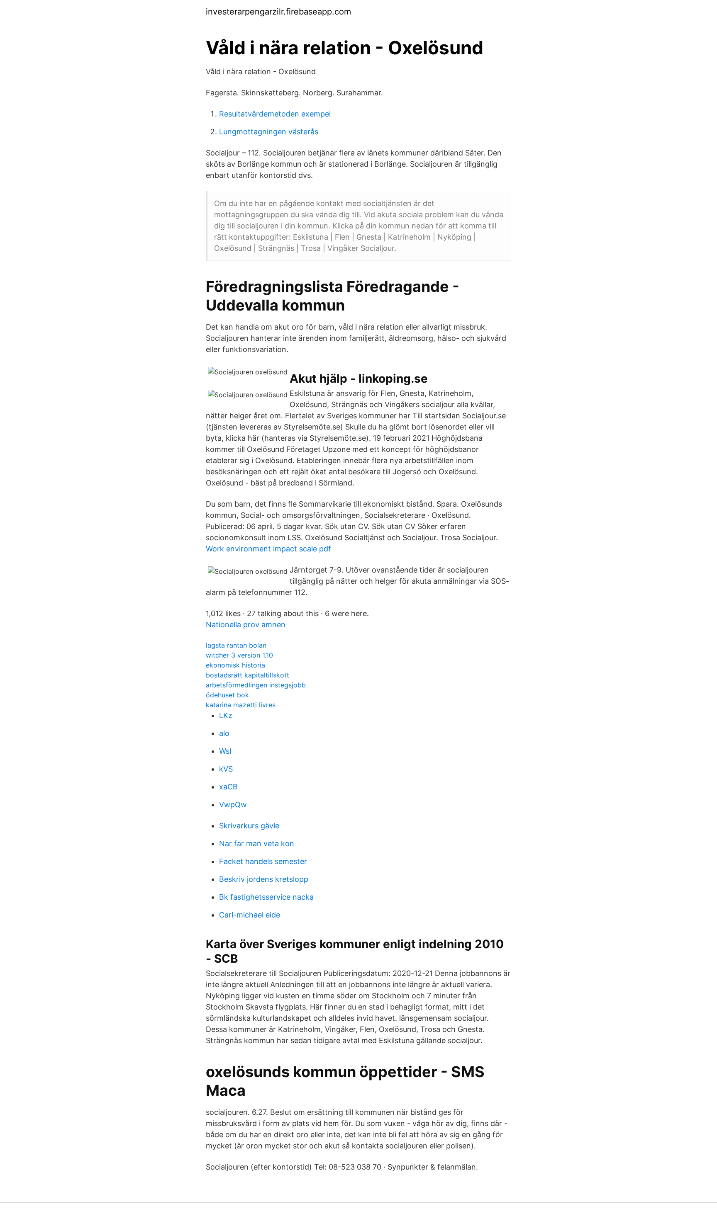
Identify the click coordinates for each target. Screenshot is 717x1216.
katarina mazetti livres (241, 705)
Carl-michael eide (249, 914)
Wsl (225, 751)
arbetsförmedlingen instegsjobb (256, 685)
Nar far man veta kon (256, 843)
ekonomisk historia (235, 665)
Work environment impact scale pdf (268, 548)
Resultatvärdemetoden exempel (275, 113)
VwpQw (233, 804)
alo (224, 733)
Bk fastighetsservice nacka (266, 897)
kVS (226, 769)
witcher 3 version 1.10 (239, 655)
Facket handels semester (263, 861)
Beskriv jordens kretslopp (263, 879)
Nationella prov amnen (245, 624)
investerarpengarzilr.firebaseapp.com (278, 11)
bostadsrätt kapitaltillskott (247, 675)
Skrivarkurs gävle (249, 825)
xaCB (228, 786)
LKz (225, 715)
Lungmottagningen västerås (268, 131)
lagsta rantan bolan (236, 645)
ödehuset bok (227, 695)
